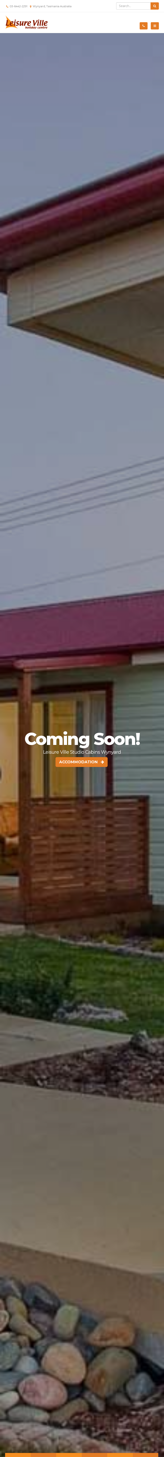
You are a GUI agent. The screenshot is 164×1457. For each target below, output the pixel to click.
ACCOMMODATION (80, 762)
